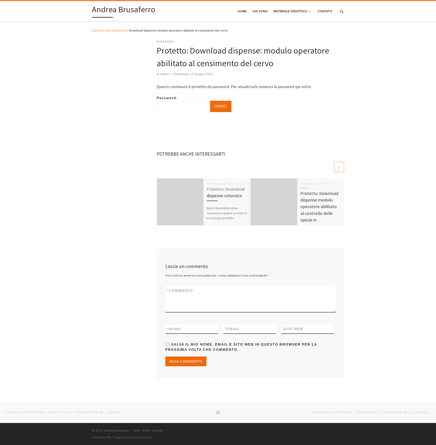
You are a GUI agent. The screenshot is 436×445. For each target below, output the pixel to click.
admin (164, 74)
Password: (167, 98)
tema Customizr (143, 437)
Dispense (120, 30)
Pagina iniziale (101, 30)
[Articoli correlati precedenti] (328, 167)
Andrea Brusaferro (117, 431)
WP (109, 437)
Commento (180, 291)
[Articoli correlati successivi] (339, 167)
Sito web (293, 329)
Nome (174, 329)
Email (232, 329)
